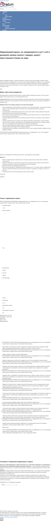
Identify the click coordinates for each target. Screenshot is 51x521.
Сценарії (4, 30)
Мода (3, 24)
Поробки (7, 27)
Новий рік (4, 12)
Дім (3, 13)
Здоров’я (4, 18)
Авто (6, 15)
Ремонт (4, 21)
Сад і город (7, 22)
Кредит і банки (8, 16)
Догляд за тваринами (10, 28)
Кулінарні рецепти (6, 19)
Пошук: (2, 8)
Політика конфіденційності (11, 517)
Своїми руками (6, 25)
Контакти (2, 517)
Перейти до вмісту (4, 0)
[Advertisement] (25, 40)
